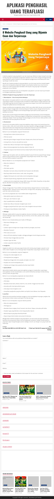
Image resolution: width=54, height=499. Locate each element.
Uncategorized (5, 28)
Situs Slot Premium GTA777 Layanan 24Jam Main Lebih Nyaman (27, 390)
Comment (5, 340)
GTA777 (18, 485)
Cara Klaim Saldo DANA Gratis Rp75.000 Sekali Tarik (14, 327)
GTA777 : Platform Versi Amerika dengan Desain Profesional (43, 390)
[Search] (43, 19)
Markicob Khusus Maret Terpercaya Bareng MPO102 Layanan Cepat (8, 481)
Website (5, 368)
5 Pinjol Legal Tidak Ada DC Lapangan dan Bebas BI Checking (40, 328)
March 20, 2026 (7, 492)
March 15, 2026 (7, 399)
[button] (2, 19)
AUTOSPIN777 (6, 427)
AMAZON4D (5, 407)
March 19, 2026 (19, 492)
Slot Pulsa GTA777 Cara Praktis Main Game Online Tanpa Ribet (20, 481)
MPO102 (5, 485)
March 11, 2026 (23, 400)
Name (4, 358)
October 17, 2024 (6, 38)
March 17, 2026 (32, 492)
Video (50, 19)
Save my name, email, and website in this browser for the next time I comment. (23, 373)
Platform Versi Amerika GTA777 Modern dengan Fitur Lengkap (33, 481)
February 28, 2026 (40, 399)
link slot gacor (6, 440)
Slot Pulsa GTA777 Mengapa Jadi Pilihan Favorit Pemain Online (10, 390)
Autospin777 (6, 433)
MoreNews (31, 497)
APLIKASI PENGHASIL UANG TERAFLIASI (27, 8)
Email (4, 363)
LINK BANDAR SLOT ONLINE (9, 414)
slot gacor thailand (7, 446)
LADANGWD (6, 420)
